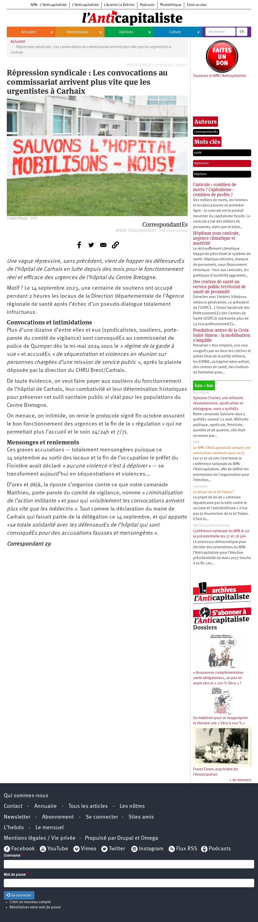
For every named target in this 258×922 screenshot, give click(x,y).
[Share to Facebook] (79, 245)
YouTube (57, 849)
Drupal (125, 838)
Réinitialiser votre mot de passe (35, 907)
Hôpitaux (200, 174)
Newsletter (17, 817)
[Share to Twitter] (91, 245)
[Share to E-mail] (103, 245)
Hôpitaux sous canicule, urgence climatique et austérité (216, 238)
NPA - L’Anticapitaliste (49, 5)
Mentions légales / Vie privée (40, 838)
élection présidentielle (211, 526)
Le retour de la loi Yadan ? (213, 492)
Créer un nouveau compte (30, 902)
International (72, 34)
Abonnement (58, 817)
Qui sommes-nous (26, 796)
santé (198, 152)
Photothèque (170, 5)
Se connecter (102, 817)
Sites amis (141, 817)
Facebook (22, 849)
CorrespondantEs (206, 132)
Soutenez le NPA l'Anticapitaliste (219, 76)
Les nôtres (132, 806)
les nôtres (201, 393)
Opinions (119, 34)
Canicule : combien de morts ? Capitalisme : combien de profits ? (214, 189)
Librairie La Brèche (119, 5)
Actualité (21, 34)
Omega (149, 838)
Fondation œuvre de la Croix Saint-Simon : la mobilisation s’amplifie (221, 335)
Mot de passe (15, 875)
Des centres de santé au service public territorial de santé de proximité (219, 287)
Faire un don (197, 5)
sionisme (200, 487)
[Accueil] (129, 17)
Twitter (117, 849)
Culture (167, 34)
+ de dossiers (240, 780)
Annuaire (45, 806)
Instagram (151, 849)
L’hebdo (14, 828)
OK (242, 31)
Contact (13, 806)
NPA (196, 442)
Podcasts (147, 5)
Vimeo (88, 849)
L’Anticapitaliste (85, 5)
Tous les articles (88, 806)
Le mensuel (50, 828)
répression (201, 163)
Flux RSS (186, 849)
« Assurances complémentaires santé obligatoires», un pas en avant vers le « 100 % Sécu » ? (218, 678)
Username (12, 856)
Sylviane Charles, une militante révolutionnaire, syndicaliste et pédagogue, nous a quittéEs (218, 403)
